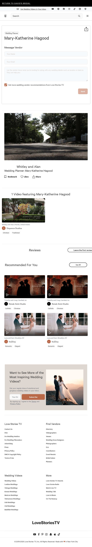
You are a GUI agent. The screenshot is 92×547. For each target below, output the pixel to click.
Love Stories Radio (52, 484)
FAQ (6, 433)
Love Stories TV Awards (54, 481)
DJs (47, 447)
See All (78, 265)
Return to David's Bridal (16, 3)
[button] (46, 136)
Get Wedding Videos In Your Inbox (33, 9)
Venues (48, 436)
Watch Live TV (51, 488)
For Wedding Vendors (12, 436)
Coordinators (50, 451)
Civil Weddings (10, 506)
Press (6, 447)
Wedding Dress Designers (55, 440)
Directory (49, 429)
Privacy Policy (15, 403)
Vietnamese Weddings (12, 499)
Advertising (9, 443)
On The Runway (51, 499)
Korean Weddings (11, 491)
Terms (34, 401)
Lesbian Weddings (11, 484)
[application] (46, 136)
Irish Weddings (10, 502)
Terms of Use (9, 458)
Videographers (51, 433)
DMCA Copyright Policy (13, 454)
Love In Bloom (51, 495)
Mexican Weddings (11, 495)
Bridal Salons (50, 458)
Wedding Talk (51, 491)
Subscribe (33, 397)
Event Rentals (51, 454)
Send (83, 91)
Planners (49, 461)
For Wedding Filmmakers (13, 440)
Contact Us (8, 429)
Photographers (51, 443)
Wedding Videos (10, 481)
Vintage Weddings (11, 488)
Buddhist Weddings (11, 509)
